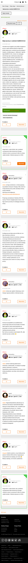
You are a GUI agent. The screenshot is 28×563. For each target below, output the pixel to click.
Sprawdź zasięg (17, 521)
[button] (25, 30)
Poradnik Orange (10, 551)
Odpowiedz (21, 124)
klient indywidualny (7, 117)
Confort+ (3, 551)
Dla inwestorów (4, 529)
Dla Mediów (3, 531)
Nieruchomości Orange (18, 558)
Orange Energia (18, 551)
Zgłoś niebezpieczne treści (6, 549)
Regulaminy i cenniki (5, 522)
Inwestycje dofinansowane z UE (16, 560)
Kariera (15, 531)
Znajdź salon (16, 519)
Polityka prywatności (13, 556)
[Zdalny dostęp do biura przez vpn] (18, 23)
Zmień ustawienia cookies (13, 547)
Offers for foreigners (5, 560)
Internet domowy (20, 6)
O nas (15, 528)
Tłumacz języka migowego (18, 549)
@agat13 (4, 453)
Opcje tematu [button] (5, 13)
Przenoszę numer (4, 519)
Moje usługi (12, 6)
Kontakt (15, 529)
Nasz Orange (5, 6)
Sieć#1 (9, 545)
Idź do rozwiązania (23, 20)
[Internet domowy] (12, 23)
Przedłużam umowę (5, 521)
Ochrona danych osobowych (6, 558)
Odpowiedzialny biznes (16, 545)
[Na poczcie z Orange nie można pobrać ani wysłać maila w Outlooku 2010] (20, 23)
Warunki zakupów (4, 556)
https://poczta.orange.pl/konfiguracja (11, 194)
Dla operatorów (4, 528)
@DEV (4, 184)
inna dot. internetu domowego (10, 115)
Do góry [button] (4, 512)
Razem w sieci (4, 547)
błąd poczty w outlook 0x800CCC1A (13, 41)
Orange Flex (3, 545)
